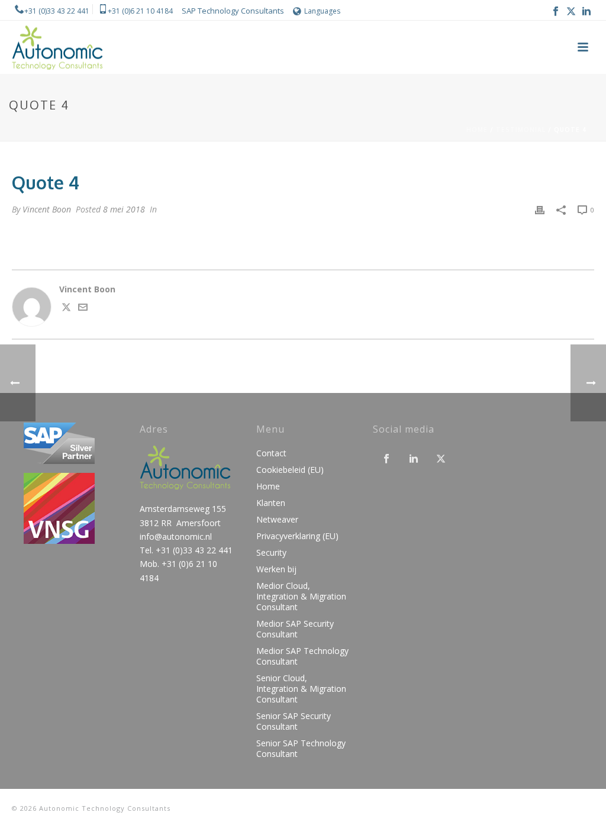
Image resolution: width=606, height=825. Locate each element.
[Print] (539, 209)
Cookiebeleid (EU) (290, 470)
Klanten (270, 503)
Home (477, 129)
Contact (271, 453)
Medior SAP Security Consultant (295, 629)
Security (271, 552)
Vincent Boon (46, 209)
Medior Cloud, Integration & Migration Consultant (301, 597)
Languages (322, 11)
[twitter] (441, 459)
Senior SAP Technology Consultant (301, 748)
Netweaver (277, 519)
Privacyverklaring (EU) (297, 536)
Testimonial (521, 129)
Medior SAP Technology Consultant (302, 656)
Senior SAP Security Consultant (293, 721)
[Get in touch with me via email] (83, 308)
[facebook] (386, 459)
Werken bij (276, 569)
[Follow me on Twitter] (66, 308)
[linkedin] (413, 459)
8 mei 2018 (124, 209)
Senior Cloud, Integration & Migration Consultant (301, 689)
